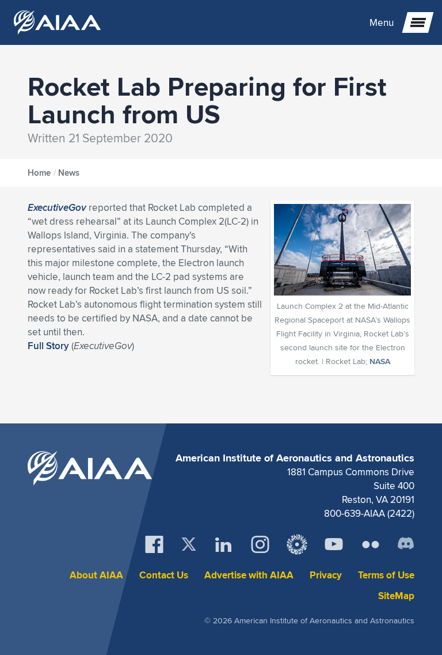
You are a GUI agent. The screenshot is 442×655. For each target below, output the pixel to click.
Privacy (326, 575)
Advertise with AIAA (249, 575)
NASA (379, 361)
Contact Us (163, 575)
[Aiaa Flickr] (370, 544)
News (68, 172)
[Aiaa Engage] (297, 544)
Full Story (48, 346)
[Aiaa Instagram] (260, 544)
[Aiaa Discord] (405, 544)
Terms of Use (386, 575)
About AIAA (96, 575)
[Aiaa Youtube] (334, 544)
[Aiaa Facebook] (154, 544)
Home (39, 172)
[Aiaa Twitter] (189, 544)
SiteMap (396, 596)
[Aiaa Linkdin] (223, 544)
